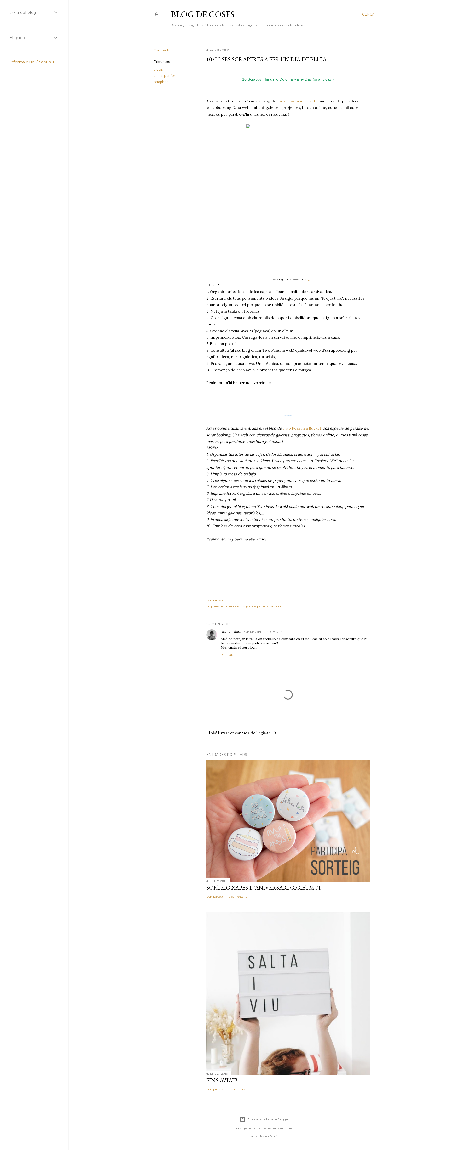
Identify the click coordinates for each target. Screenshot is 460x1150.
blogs (158, 69)
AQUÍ (308, 279)
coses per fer (164, 75)
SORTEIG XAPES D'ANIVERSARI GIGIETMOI (263, 887)
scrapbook (162, 82)
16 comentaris (235, 1089)
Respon (227, 654)
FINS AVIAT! (221, 1080)
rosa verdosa (231, 631)
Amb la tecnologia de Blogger (267, 1119)
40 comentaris (236, 896)
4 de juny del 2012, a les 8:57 (263, 632)
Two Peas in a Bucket (296, 101)
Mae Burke (284, 1128)
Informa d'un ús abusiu (32, 62)
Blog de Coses (203, 14)
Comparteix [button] (163, 50)
